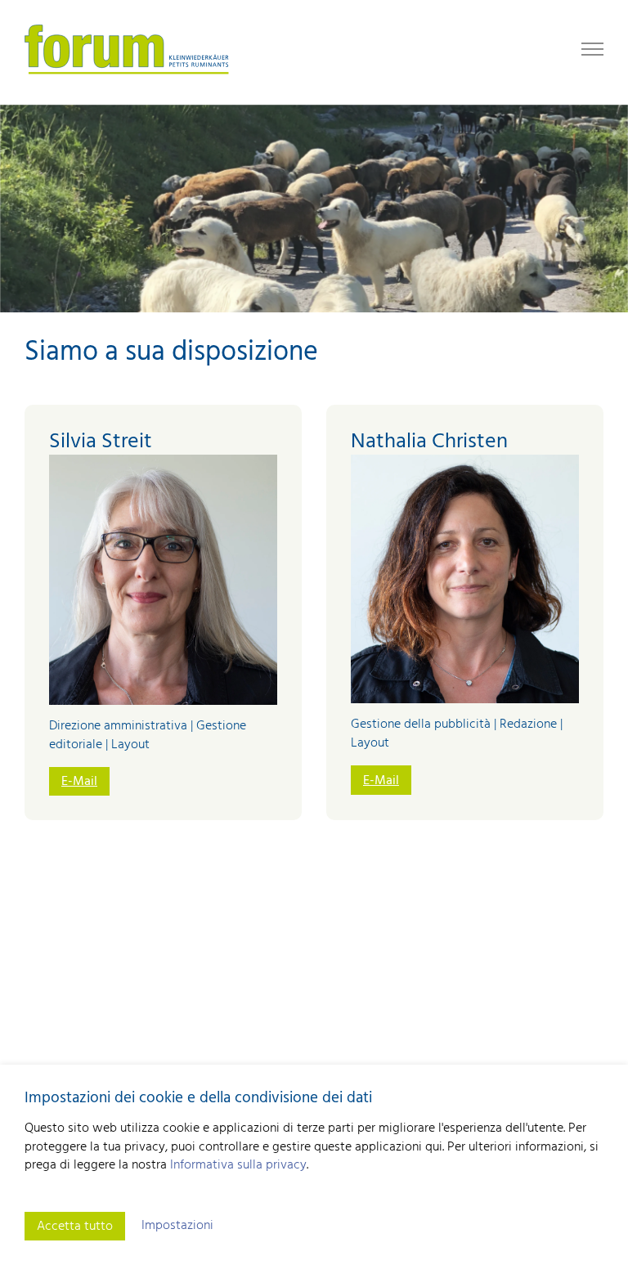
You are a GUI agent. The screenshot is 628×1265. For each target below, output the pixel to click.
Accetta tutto (75, 1226)
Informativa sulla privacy (238, 1165)
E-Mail (79, 781)
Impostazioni (177, 1226)
